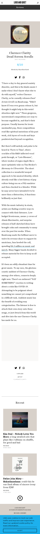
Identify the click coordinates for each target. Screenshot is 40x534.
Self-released (20, 59)
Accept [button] (20, 530)
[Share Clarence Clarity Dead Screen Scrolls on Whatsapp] (23, 77)
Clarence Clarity (20, 379)
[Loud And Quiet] (20, 2)
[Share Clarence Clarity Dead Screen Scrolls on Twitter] (16, 78)
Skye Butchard (23, 69)
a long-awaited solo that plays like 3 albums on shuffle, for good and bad (19, 438)
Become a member (20, 513)
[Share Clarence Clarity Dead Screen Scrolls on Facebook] (20, 78)
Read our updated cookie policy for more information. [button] (18, 524)
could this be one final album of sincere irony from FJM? (19, 483)
